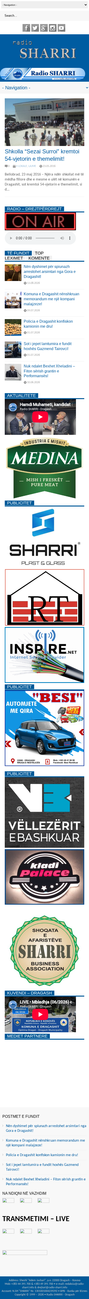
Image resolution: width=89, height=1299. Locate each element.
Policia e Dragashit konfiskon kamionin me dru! (42, 1155)
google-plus (44, 28)
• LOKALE (21, 166)
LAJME (32, 166)
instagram (52, 28)
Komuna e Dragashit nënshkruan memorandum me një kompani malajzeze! (51, 299)
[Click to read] (44, 122)
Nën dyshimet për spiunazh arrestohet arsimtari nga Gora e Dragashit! (50, 272)
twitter (35, 28)
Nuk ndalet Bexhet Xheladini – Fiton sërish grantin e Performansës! (49, 371)
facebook (26, 28)
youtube (61, 28)
